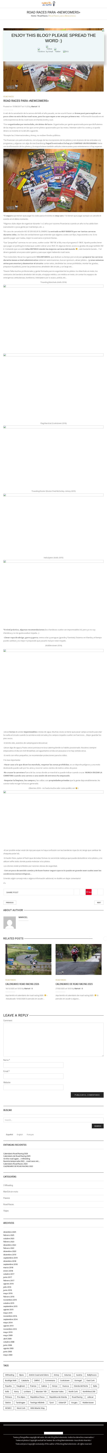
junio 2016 (7, 1290)
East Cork (91, 1380)
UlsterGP (62, 1402)
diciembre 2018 (9, 1261)
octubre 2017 (8, 1274)
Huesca (65, 1386)
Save (90, 892)
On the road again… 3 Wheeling (16, 1158)
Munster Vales (57, 1391)
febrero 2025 (8, 1235)
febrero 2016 (8, 1296)
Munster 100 (41, 1391)
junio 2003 (7, 1351)
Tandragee (20, 1402)
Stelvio (8, 1402)
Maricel (34, 106)
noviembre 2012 (10, 1329)
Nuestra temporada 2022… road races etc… (21, 1161)
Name (6, 1060)
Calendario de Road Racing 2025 (74, 984)
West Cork (21, 1408)
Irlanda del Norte (81, 1386)
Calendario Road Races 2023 (15, 1164)
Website (6, 1082)
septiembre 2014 (10, 1319)
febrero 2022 (8, 1248)
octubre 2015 (8, 1303)
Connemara (50, 1380)
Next (99, 903)
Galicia (44, 1386)
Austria (79, 1375)
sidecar (90, 1397)
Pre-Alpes (21, 1397)
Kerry (16, 1391)
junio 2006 (7, 1345)
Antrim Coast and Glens (39, 1375)
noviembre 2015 (10, 1300)
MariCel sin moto (10, 1192)
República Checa (37, 1397)
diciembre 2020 (9, 1251)
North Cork (73, 1391)
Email (6, 1071)
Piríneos (8, 1397)
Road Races (43, 16)
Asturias (67, 1375)
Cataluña (25, 1380)
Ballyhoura (91, 1375)
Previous (10, 903)
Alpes (21, 1375)
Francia (33, 1386)
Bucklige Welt (10, 1380)
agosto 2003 (8, 1348)
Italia (95, 1386)
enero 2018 (8, 1271)
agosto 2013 (8, 1325)
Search (97, 1126)
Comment (7, 1020)
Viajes (6, 1211)
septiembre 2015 (10, 1306)
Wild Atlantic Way (37, 1408)
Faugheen (21, 1386)
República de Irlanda (58, 1397)
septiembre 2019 (10, 1258)
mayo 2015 (7, 1313)
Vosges (74, 1402)
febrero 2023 (8, 1241)
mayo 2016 (7, 1293)
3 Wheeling (8, 1185)
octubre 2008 (8, 1342)
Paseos (6, 1198)
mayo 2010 (7, 1332)
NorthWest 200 (89, 1391)
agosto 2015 (8, 1309)
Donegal (78, 1380)
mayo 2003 (7, 1355)
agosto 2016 (8, 1283)
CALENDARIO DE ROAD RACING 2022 (18, 1166)
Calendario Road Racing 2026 (22, 984)
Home (33, 16)
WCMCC (8, 1408)
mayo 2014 (7, 1322)
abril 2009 (7, 1338)
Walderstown (88, 1402)
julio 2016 (7, 1287)
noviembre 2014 (10, 1316)
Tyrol (51, 1402)
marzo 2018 (8, 1267)
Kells (7, 1391)
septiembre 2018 (10, 1264)
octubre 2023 (8, 1238)
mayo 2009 (7, 1335)
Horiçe (54, 1386)
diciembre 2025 (9, 1232)
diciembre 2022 (9, 1245)
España (8, 1386)
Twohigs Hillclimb (37, 1402)
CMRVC (37, 1380)
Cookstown (65, 1380)
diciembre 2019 (9, 1254)
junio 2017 (7, 1277)
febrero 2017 (8, 1280)
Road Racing (77, 1397)
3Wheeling (9, 1375)
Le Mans (27, 1391)
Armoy (56, 1375)
